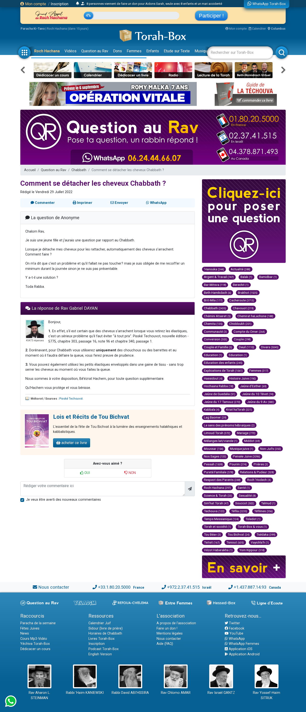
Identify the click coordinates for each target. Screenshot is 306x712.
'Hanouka (214, 269)
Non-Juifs (270, 449)
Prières (261, 464)
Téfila (239, 511)
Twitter (234, 623)
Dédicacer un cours (35, 649)
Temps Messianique (221, 519)
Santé (244, 487)
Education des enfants (223, 362)
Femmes (134, 51)
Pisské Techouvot (71, 398)
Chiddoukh (240, 324)
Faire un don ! (167, 628)
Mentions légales (170, 633)
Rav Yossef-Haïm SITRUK (266, 695)
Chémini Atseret (217, 316)
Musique (202, 51)
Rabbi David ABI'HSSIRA (130, 693)
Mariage (246, 433)
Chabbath (78, 170)
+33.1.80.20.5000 (114, 587)
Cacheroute (241, 300)
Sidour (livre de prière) (105, 628)
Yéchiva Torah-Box (35, 644)
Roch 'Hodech (259, 480)
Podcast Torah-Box (103, 649)
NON (132, 473)
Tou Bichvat (239, 534)
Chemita (213, 324)
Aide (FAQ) (165, 644)
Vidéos (70, 51)
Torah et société (217, 526)
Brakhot (247, 292)
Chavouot (243, 308)
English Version (100, 654)
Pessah (213, 464)
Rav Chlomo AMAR (176, 693)
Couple (242, 339)
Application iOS (240, 649)
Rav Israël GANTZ (221, 693)
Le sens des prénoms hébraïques (229, 425)
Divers (270, 347)
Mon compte (35, 4)
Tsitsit (212, 542)
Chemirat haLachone (255, 316)
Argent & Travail (219, 277)
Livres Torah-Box (101, 639)
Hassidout (213, 378)
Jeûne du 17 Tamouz (222, 402)
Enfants (152, 51)
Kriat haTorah (239, 409)
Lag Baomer (215, 417)
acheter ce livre (73, 442)
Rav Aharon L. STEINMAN (39, 695)
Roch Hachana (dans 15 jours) (67, 28)
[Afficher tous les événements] (77, 3)
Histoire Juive (242, 378)
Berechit (241, 285)
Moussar (213, 449)
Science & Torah (218, 495)
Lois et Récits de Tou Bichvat (91, 416)
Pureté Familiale (218, 472)
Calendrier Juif (99, 623)
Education (213, 355)
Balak (246, 277)
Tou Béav (212, 534)
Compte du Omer (249, 331)
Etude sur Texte (177, 51)
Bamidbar (268, 277)
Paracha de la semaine (38, 623)
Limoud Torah (217, 433)
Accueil (30, 170)
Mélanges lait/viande (220, 441)
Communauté (215, 331)
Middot (252, 441)
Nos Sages (215, 456)
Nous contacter (53, 587)
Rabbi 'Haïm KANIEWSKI (85, 693)
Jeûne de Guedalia (219, 394)
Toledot (253, 519)
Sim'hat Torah (216, 503)
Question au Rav (94, 51)
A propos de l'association (176, 623)
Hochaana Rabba (218, 386)
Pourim (238, 464)
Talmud (268, 503)
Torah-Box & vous (252, 526)
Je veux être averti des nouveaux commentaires (63, 500)
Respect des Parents (222, 480)
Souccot (244, 503)
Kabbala (211, 409)
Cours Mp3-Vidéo (33, 639)
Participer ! (211, 16)
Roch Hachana (47, 51)
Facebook (236, 628)
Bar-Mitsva (215, 285)
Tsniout (235, 542)
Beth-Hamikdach (217, 292)
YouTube (236, 633)
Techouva (214, 511)
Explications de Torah (223, 370)
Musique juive (241, 449)
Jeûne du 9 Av (260, 402)
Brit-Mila (213, 300)
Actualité (240, 269)
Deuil (246, 347)
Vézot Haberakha (218, 550)
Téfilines (263, 511)
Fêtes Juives (29, 628)
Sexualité (247, 495)
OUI (86, 473)
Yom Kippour (252, 550)
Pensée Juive (246, 456)
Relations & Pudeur (257, 472)
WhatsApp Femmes (243, 644)
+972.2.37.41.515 (183, 587)
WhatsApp (236, 639)
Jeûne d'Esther (253, 386)
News (24, 633)
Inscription (59, 4)
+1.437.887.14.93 (250, 587)
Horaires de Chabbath (105, 633)
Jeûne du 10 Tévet (257, 394)
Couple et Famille (218, 347)
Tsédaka (266, 534)
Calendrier (258, 28)
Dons (117, 51)
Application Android (244, 654)
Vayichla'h (260, 542)
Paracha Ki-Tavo (33, 28)
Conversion (215, 339)
